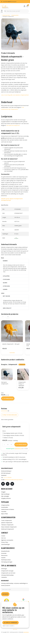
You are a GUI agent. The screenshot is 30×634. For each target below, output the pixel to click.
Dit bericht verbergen (10, 622)
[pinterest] (12, 484)
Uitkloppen (6, 276)
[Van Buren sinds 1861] (16, 238)
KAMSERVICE (18, 448)
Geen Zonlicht (7, 308)
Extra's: (4, 431)
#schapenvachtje (6, 200)
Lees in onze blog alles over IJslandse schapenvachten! (15, 95)
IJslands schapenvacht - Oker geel (10, 344)
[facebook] (3, 484)
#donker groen (5, 198)
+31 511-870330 (7, 477)
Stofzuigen (6, 279)
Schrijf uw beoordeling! (9, 415)
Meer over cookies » (9, 626)
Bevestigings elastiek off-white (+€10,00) (14, 435)
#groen (12, 198)
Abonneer (5, 594)
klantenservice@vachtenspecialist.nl (13, 479)
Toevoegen (12, 352)
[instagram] (7, 484)
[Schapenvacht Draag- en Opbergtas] (23, 374)
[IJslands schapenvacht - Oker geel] (12, 331)
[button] (7, 316)
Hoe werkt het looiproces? (13, 125)
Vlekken (5, 289)
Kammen (5, 260)
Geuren (5, 282)
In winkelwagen (15, 630)
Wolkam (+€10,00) (8, 437)
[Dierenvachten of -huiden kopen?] (5, 6)
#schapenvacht (18, 198)
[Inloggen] (24, 6)
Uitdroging (6, 286)
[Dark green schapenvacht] (15, 34)
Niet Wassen (6, 296)
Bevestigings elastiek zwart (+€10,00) (13, 433)
